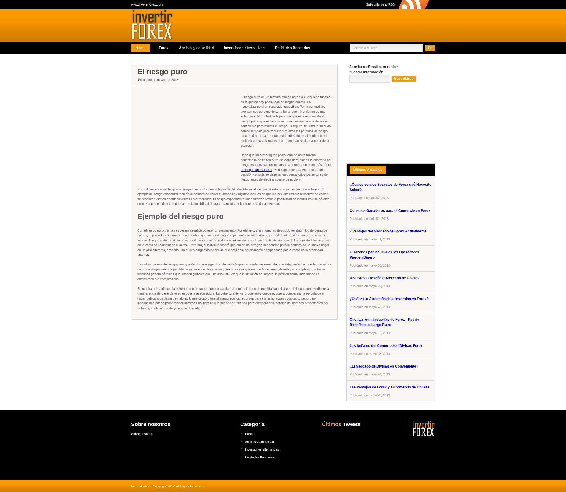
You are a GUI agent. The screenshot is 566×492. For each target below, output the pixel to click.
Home (141, 48)
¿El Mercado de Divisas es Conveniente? (384, 366)
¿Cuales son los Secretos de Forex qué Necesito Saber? (390, 187)
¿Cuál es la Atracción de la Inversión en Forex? (389, 299)
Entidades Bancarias (292, 48)
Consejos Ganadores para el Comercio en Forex (390, 211)
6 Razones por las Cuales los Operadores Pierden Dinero (384, 255)
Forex (164, 48)
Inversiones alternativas (244, 48)
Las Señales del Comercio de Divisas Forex (386, 346)
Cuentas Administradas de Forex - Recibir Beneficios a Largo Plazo (385, 322)
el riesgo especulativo (256, 170)
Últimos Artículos (367, 170)
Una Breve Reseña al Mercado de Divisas (384, 278)
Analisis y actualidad (196, 48)
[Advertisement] (238, 60)
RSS (391, 4)
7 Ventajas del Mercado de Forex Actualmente (388, 231)
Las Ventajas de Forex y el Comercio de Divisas (390, 387)
